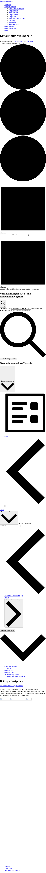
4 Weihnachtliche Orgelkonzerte (11, 686)
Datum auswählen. (25, 523)
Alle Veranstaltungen (16, 9)
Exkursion (12, 22)
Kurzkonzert (13, 13)
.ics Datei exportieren (11, 674)
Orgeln (6, 30)
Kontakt (7, 866)
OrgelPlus (12, 17)
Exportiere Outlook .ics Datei (14, 676)
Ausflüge (12, 20)
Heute (2, 510)
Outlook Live (9, 672)
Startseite (7, 5)
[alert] (23, 209)
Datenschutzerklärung (12, 870)
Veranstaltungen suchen (8, 359)
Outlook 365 (8, 670)
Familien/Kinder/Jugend (17, 19)
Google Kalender (10, 667)
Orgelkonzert (13, 11)
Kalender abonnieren (7, 630)
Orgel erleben (9, 26)
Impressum (8, 868)
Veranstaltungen (10, 7)
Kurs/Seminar (14, 24)
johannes (29, 41)
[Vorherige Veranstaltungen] (25, 504)
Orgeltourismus (5, 1)
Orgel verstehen (10, 28)
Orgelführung (14, 15)
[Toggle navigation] (12, 1)
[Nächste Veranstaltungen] (5, 506)
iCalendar (7, 669)
